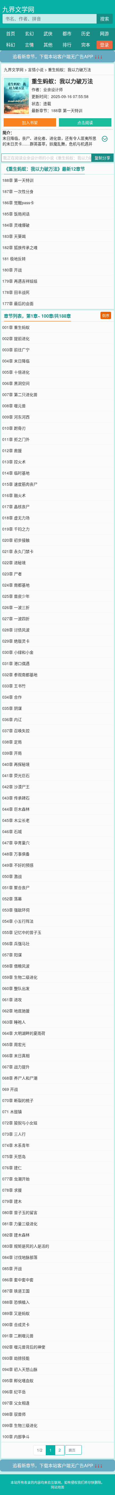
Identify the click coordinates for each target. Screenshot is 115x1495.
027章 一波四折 (16, 618)
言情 (29, 44)
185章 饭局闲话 (16, 214)
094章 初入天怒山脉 (19, 1369)
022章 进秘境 (14, 562)
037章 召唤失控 (16, 730)
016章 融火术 (14, 495)
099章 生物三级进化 (19, 1425)
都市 (67, 33)
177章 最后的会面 (17, 303)
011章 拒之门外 (16, 439)
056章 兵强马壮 (16, 943)
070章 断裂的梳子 (17, 1100)
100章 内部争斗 (16, 1436)
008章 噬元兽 (14, 405)
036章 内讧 (12, 719)
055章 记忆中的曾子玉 (21, 932)
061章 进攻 (12, 999)
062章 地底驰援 (16, 1010)
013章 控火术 (14, 461)
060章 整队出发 (16, 988)
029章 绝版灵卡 (16, 641)
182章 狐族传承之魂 (19, 247)
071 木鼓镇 (12, 1111)
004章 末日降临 (16, 361)
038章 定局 (12, 742)
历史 (85, 33)
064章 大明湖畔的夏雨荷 (23, 1033)
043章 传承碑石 (16, 798)
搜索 (104, 18)
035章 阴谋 (12, 708)
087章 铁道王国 (16, 1291)
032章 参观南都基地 (19, 674)
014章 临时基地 (16, 473)
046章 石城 (12, 831)
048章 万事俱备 (16, 854)
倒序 (105, 315)
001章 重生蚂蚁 (16, 327)
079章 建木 (12, 1201)
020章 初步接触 (16, 540)
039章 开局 (12, 753)
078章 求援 (12, 1190)
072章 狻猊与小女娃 (19, 1123)
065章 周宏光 (14, 1044)
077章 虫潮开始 (16, 1179)
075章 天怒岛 (14, 1156)
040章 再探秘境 (16, 764)
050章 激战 (12, 876)
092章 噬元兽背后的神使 (23, 1347)
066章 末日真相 (16, 1055)
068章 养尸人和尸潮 (19, 1078)
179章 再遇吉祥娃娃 (19, 281)
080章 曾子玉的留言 (19, 1212)
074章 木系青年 (16, 1145)
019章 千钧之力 (16, 529)
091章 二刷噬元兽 (17, 1335)
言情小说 (36, 69)
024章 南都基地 (16, 585)
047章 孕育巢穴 (16, 842)
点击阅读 (85, 122)
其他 (48, 44)
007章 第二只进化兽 (19, 394)
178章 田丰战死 (16, 292)
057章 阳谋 (12, 954)
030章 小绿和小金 (17, 652)
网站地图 (57, 1487)
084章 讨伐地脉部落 (19, 1257)
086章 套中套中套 (17, 1279)
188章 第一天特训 (66, 110)
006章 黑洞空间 (16, 383)
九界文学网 (18, 9)
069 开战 (10, 1089)
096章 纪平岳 (14, 1391)
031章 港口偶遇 (16, 663)
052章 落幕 (12, 898)
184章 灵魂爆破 (16, 225)
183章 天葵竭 (14, 236)
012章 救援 (12, 450)
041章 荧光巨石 (16, 775)
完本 (85, 44)
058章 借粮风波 (16, 966)
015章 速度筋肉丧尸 (19, 484)
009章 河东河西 (16, 417)
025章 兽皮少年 (16, 596)
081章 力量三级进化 (19, 1223)
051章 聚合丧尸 (16, 887)
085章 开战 (12, 1268)
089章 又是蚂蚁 (16, 1313)
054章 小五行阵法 (17, 921)
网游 (104, 33)
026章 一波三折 (16, 607)
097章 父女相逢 (16, 1403)
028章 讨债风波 (16, 630)
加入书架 (30, 122)
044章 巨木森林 (16, 809)
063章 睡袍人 (14, 1022)
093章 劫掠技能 (16, 1358)
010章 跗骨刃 (14, 428)
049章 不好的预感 (17, 865)
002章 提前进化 (16, 338)
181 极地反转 (14, 258)
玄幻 (29, 33)
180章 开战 (12, 270)
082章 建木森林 (16, 1235)
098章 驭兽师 (14, 1414)
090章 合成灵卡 (16, 1324)
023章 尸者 (12, 573)
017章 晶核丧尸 (16, 506)
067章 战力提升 (16, 1066)
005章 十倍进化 (16, 372)
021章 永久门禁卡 (17, 551)
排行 (67, 44)
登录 (104, 44)
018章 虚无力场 (16, 517)
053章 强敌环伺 (16, 910)
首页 (10, 33)
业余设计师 (53, 89)
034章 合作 (12, 697)
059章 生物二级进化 (19, 977)
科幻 (10, 44)
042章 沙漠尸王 (16, 786)
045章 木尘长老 (16, 820)
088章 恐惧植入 (16, 1302)
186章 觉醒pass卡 (18, 202)
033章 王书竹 (14, 686)
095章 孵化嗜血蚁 (17, 1380)
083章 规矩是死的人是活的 (25, 1246)
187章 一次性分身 (17, 191)
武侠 (48, 33)
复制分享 (102, 158)
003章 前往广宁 (16, 349)
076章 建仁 (12, 1167)
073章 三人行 (14, 1134)
